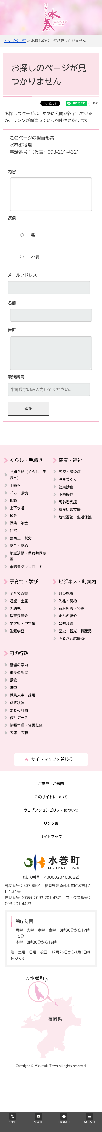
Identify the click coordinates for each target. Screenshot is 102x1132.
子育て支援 (19, 593)
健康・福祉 (70, 460)
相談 (13, 500)
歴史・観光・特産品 (75, 631)
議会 (13, 680)
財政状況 (17, 703)
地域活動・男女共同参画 (28, 556)
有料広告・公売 (71, 608)
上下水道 (17, 508)
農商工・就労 (21, 538)
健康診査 (66, 487)
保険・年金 (19, 523)
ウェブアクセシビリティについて (51, 810)
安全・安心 (19, 546)
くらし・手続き (26, 460)
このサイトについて (51, 797)
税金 (13, 515)
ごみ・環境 (19, 493)
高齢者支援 (68, 502)
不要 (35, 257)
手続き (15, 485)
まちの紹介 (68, 616)
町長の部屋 (19, 672)
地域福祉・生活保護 (75, 517)
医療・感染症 (70, 472)
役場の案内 (19, 665)
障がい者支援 (70, 509)
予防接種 (66, 494)
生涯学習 (17, 631)
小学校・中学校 (22, 623)
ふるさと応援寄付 (73, 638)
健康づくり (68, 479)
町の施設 (66, 593)
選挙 (13, 687)
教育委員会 (19, 616)
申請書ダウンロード (26, 567)
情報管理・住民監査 (26, 725)
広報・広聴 (19, 733)
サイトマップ (51, 837)
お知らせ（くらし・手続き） (28, 475)
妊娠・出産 (19, 601)
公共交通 (66, 623)
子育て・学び (24, 581)
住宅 (13, 531)
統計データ (19, 718)
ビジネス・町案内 (77, 581)
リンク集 (51, 823)
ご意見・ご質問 (51, 784)
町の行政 (19, 653)
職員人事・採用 (22, 695)
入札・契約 (68, 601)
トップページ (15, 41)
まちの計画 (19, 710)
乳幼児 (15, 608)
